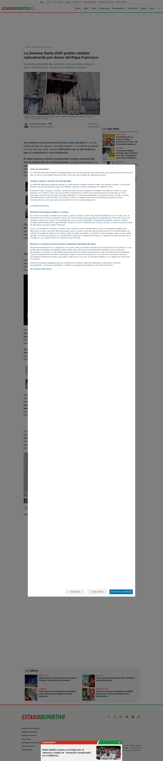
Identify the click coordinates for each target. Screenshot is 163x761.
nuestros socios (65, 229)
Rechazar (75, 592)
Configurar (97, 592)
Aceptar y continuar (121, 592)
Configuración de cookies (40, 200)
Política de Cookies (60, 197)
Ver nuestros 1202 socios (41, 269)
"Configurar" (35, 238)
